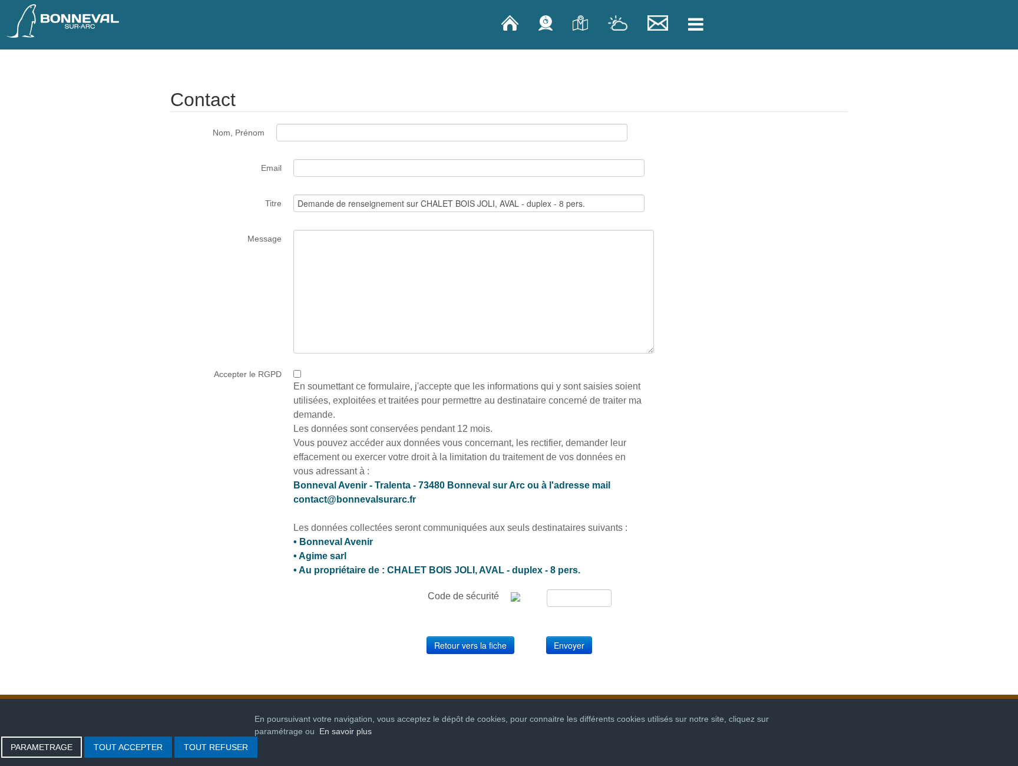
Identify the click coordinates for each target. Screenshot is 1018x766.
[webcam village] (547, 22)
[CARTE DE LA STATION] (581, 22)
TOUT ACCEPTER (128, 747)
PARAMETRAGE (41, 747)
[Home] (511, 22)
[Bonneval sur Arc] (63, 21)
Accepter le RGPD (248, 374)
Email (271, 168)
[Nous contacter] (659, 22)
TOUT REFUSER (216, 747)
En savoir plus (345, 731)
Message (264, 238)
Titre (273, 203)
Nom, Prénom (239, 132)
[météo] (619, 22)
